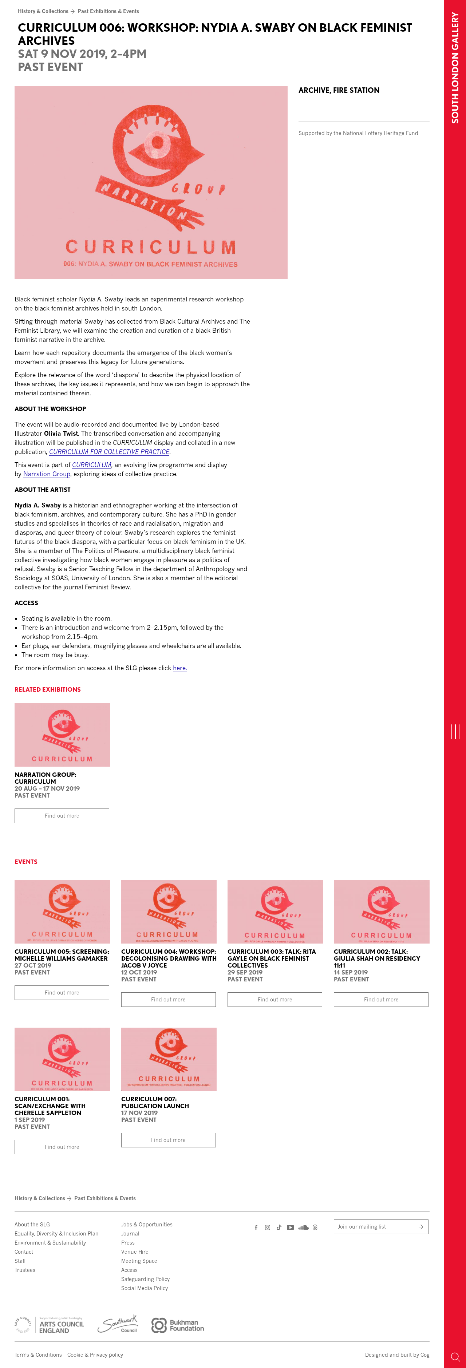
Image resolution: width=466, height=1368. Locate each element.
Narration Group (46, 474)
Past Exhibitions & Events (108, 11)
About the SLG (32, 1224)
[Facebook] (256, 1227)
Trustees (25, 1270)
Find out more (62, 816)
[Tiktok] (279, 1228)
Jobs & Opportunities (147, 1224)
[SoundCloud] (302, 1226)
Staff (20, 1261)
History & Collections (43, 11)
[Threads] (315, 1228)
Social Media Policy (144, 1288)
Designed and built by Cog (397, 1355)
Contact (24, 1252)
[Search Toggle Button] (455, 1357)
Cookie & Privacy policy (95, 1355)
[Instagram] (268, 1227)
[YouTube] (290, 1227)
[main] (222, 338)
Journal (130, 1233)
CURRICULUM (91, 464)
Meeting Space (139, 1261)
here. (180, 668)
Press (128, 1242)
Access (129, 1270)
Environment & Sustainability (50, 1242)
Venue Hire (135, 1252)
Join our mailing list (362, 1226)
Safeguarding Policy (145, 1279)
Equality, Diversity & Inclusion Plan (57, 1233)
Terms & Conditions (38, 1355)
